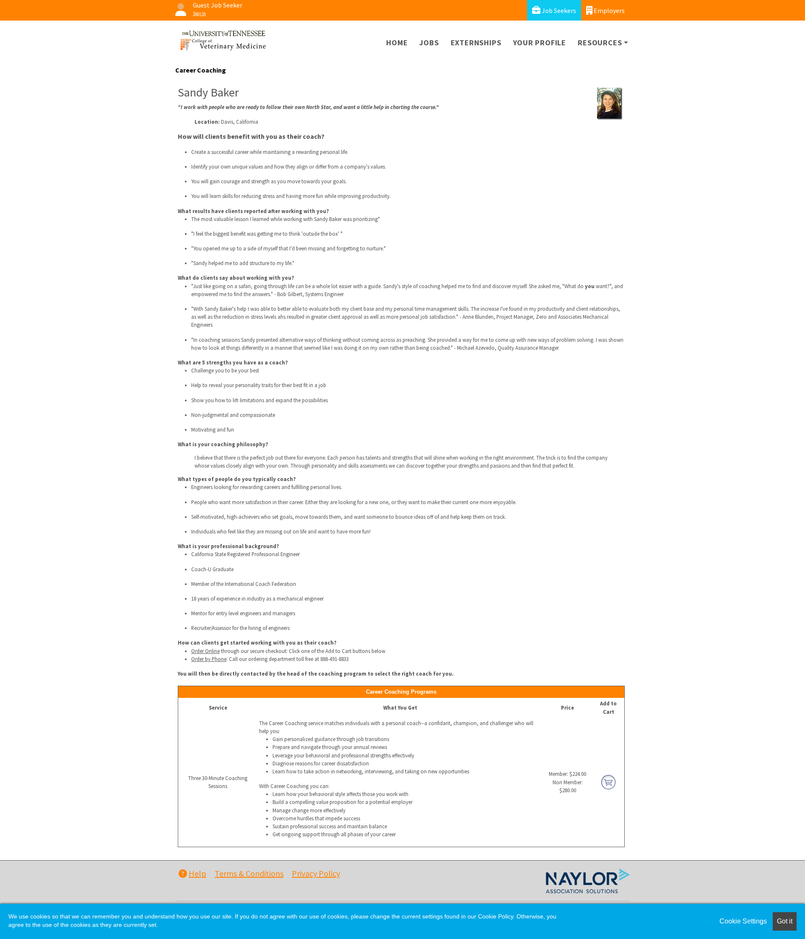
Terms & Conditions (249, 873)
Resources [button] (600, 42)
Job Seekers (558, 10)
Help (197, 873)
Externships (476, 42)
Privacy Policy (316, 873)
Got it (784, 921)
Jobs (429, 42)
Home (397, 42)
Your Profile (539, 42)
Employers (608, 10)
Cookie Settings (743, 921)
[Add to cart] (608, 781)
